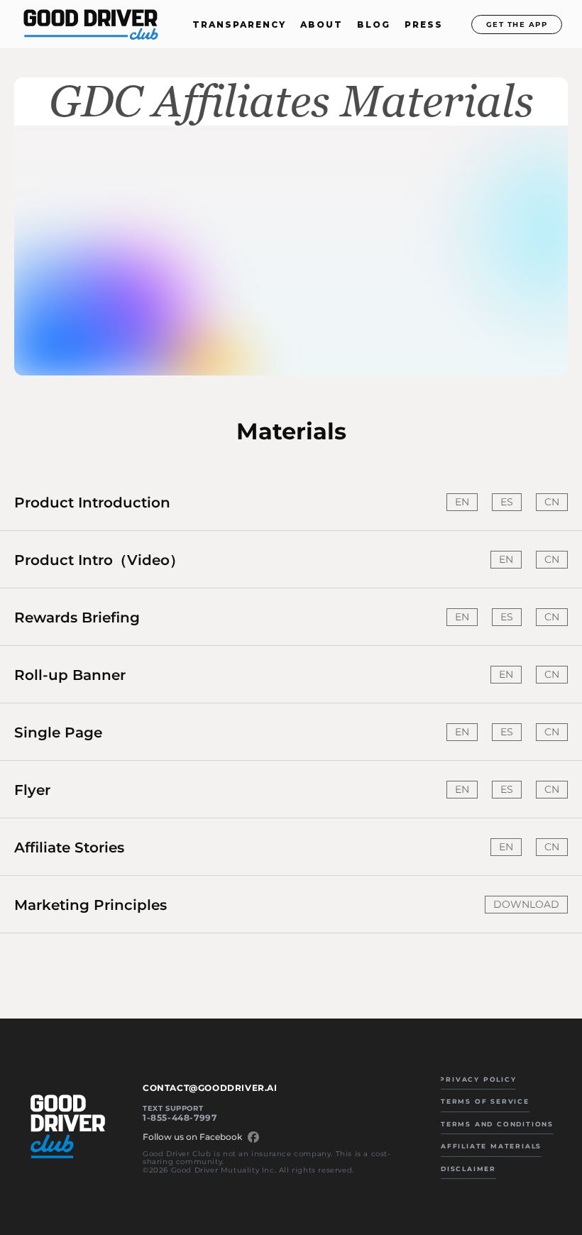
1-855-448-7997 (179, 1117)
